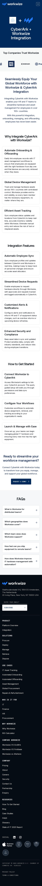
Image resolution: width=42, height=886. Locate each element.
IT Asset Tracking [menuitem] (9, 670)
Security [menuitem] (5, 779)
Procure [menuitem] (5, 640)
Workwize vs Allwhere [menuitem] (11, 754)
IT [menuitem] (3, 704)
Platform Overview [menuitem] (10, 625)
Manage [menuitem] (5, 649)
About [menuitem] (5, 770)
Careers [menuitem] (5, 774)
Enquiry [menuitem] (5, 793)
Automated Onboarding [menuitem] (12, 675)
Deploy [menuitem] (5, 645)
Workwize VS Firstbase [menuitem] (12, 749)
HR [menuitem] (3, 714)
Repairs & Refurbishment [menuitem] (12, 693)
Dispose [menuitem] (5, 659)
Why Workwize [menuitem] (8, 728)
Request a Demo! (20, 482)
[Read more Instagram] (20, 837)
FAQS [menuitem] (4, 818)
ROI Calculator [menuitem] (8, 733)
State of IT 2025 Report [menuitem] (12, 827)
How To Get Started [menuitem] (10, 804)
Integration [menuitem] (6, 630)
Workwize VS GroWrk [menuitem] (11, 745)
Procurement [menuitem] (8, 718)
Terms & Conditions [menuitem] (10, 875)
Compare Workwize (11, 740)
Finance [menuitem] (5, 709)
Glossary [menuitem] (6, 822)
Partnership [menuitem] (7, 788)
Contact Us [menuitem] (7, 784)
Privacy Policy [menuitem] (8, 872)
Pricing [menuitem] (5, 765)
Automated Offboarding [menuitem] (12, 679)
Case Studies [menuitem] (7, 813)
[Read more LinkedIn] (14, 837)
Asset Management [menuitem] (10, 684)
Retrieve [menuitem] (5, 654)
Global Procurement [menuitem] (11, 688)
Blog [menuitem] (4, 809)
